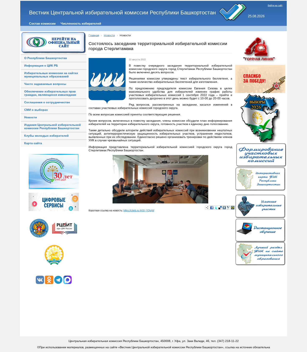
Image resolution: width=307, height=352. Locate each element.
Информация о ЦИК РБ (41, 65)
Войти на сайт (275, 5)
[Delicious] (220, 207)
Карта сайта (33, 143)
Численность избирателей (81, 23)
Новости (30, 117)
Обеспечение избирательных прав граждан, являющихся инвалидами (50, 93)
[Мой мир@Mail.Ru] (232, 207)
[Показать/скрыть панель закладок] (207, 208)
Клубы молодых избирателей (46, 135)
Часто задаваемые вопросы (45, 84)
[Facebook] (211, 207)
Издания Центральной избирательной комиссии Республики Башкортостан (52, 126)
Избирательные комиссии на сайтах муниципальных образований (51, 74)
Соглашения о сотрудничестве (47, 102)
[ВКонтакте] (224, 207)
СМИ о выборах (36, 109)
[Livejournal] (228, 207)
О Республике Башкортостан (45, 58)
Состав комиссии (42, 23)
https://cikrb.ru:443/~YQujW (138, 210)
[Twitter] (216, 207)
